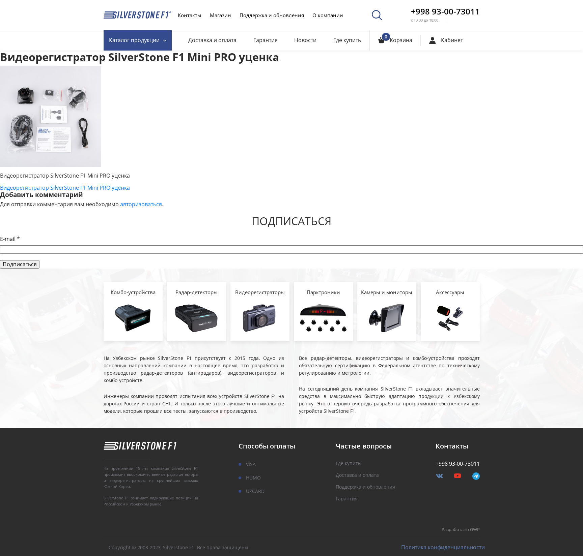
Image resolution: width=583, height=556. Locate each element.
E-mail (10, 239)
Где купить (347, 40)
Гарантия (265, 40)
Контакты (189, 15)
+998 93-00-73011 (445, 11)
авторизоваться (141, 204)
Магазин (220, 15)
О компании (327, 15)
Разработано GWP (461, 529)
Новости (305, 40)
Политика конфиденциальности (443, 547)
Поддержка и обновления (272, 15)
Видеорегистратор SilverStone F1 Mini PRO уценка (65, 187)
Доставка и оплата (212, 40)
